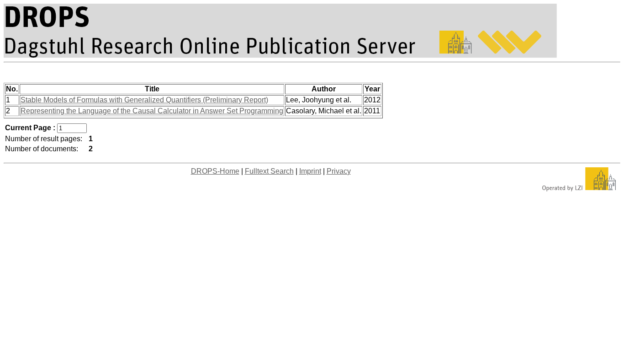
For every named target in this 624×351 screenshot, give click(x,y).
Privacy (339, 171)
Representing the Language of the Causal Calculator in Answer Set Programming (152, 111)
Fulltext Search (269, 171)
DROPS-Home (215, 171)
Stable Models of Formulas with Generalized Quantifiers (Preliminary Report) (144, 100)
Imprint (310, 171)
